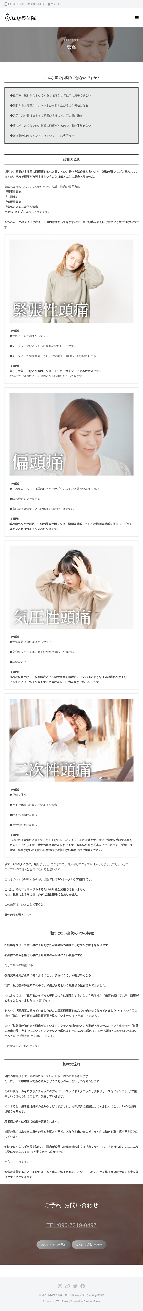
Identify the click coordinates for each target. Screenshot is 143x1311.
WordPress (62, 1301)
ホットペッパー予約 (53, 1244)
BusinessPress (92, 1301)
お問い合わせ (37, 4)
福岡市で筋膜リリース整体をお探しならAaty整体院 (76, 1295)
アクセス (55, 4)
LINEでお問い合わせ (89, 1244)
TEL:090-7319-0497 (71, 1225)
